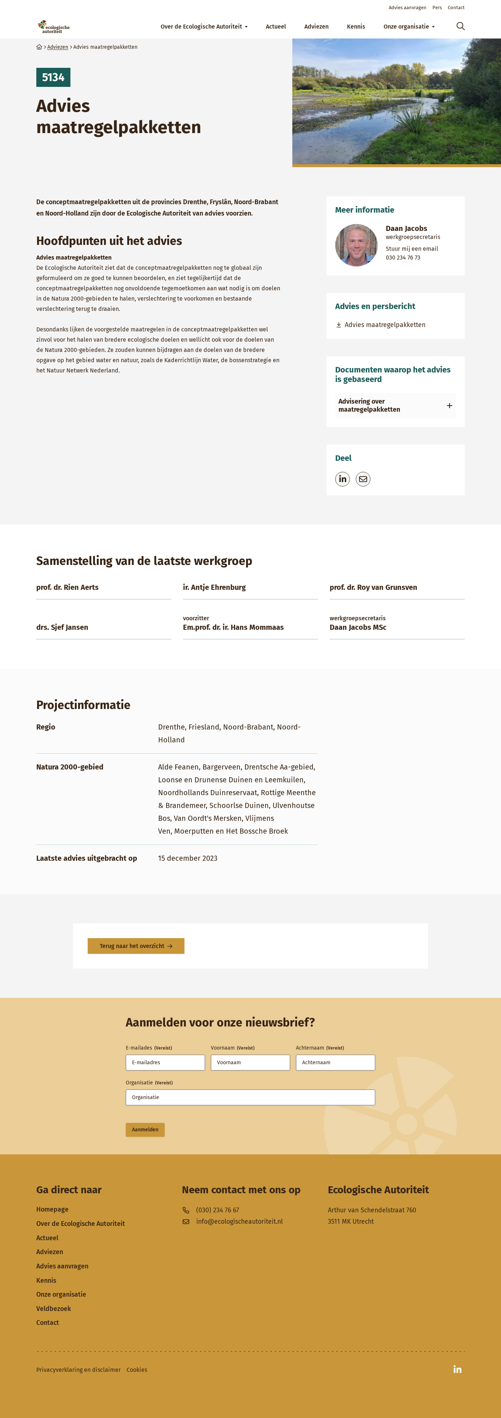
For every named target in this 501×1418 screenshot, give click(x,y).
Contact (47, 1323)
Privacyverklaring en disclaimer (78, 1369)
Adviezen (49, 1252)
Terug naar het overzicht (132, 946)
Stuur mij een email (413, 248)
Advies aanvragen (62, 1266)
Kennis (46, 1280)
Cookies (137, 1369)
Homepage (52, 1209)
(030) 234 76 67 (217, 1210)
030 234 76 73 (413, 257)
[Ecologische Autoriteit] (54, 27)
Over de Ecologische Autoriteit (80, 1224)
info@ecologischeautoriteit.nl (239, 1221)
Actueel (47, 1238)
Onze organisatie (61, 1294)
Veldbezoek (53, 1309)
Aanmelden (145, 1130)
